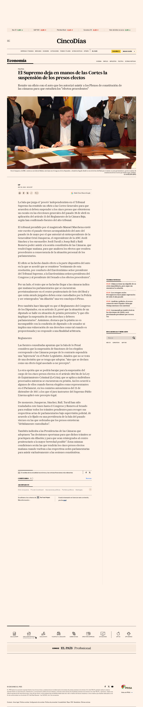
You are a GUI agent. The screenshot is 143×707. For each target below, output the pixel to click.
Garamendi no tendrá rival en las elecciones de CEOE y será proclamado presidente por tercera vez (120, 313)
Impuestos (113, 61)
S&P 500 (36, 30)
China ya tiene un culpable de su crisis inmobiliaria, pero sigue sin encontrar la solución (121, 286)
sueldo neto (43, 636)
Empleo (105, 61)
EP (19, 185)
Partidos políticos (68, 490)
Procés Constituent (37, 490)
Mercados (38, 51)
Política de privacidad (51, 702)
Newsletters (77, 702)
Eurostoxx (116, 342)
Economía (46, 51)
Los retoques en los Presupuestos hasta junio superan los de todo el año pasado (120, 295)
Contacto (9, 702)
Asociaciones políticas (52, 490)
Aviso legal (16, 702)
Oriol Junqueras (23, 490)
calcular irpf (14, 636)
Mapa (68, 702)
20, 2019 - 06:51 (25, 187)
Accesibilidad (62, 702)
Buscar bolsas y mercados (117, 332)
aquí (64, 500)
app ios (118, 636)
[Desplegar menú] (8, 41)
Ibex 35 (14, 30)
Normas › (89, 478)
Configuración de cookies (37, 702)
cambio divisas (74, 636)
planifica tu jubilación (58, 636)
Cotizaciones (54, 51)
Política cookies (24, 702)
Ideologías (79, 490)
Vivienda (99, 61)
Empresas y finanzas (27, 51)
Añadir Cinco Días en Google (82, 193)
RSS (72, 702)
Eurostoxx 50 (88, 30)
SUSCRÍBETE (116, 51)
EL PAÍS (93, 50)
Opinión (86, 51)
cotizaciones (103, 636)
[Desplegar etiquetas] (90, 489)
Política (120, 61)
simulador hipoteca (29, 636)
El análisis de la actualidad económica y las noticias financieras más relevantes (47, 473)
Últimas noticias (77, 51)
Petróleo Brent (61, 30)
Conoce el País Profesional (71, 648)
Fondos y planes (65, 51)
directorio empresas (88, 636)
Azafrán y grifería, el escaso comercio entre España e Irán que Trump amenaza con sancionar (119, 303)
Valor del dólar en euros (116, 30)
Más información (23, 500)
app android (128, 636)
